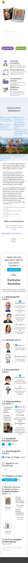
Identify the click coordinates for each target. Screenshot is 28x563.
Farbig (21, 345)
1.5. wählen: (10, 439)
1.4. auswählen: (11, 402)
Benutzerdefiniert (20, 424)
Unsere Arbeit (21, 48)
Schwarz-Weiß (21, 356)
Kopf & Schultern (20, 377)
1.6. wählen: (11, 452)
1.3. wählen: (10, 370)
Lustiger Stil (21, 324)
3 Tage (19, 457)
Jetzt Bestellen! (8, 48)
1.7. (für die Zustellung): (10, 464)
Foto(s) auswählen (9, 479)
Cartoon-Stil (21, 315)
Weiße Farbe (21, 407)
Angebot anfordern (14, 269)
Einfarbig (21, 415)
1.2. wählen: (11, 340)
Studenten (5, 202)
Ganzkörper (20, 388)
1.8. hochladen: (12, 476)
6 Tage (7, 457)
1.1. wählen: (10, 298)
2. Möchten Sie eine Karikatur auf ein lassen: (11, 490)
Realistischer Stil (20, 303)
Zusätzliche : (12, 541)
